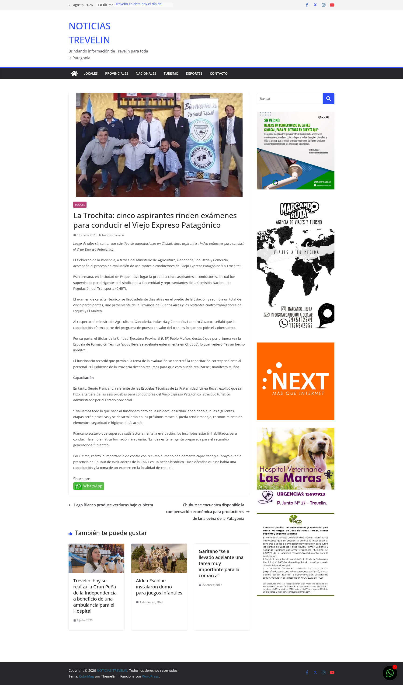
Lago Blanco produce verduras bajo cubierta (113, 504)
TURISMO (171, 73)
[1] (390, 675)
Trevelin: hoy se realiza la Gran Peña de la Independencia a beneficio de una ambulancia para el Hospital (95, 595)
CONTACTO (219, 73)
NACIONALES (146, 73)
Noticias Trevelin (113, 235)
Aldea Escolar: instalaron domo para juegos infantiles (159, 586)
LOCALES (90, 73)
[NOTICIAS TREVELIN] (74, 73)
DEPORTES (194, 73)
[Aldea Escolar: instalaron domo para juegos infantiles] (159, 546)
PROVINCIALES (116, 73)
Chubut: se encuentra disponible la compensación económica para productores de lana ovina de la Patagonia (205, 511)
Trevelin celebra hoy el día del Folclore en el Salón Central (139, 7)
